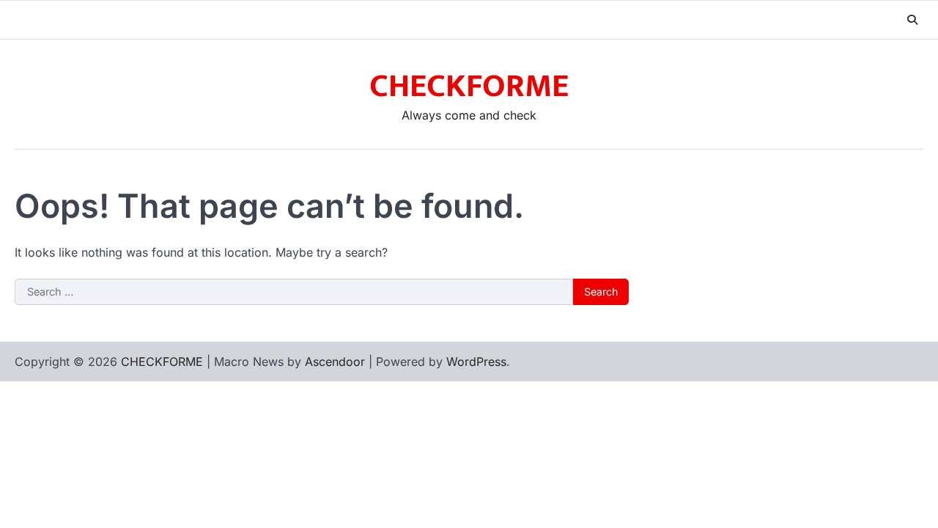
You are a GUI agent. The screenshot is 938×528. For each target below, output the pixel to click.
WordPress (476, 361)
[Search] (912, 20)
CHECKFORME (469, 86)
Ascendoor (335, 361)
